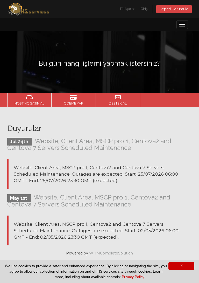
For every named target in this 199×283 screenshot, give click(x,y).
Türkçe (126, 9)
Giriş (143, 9)
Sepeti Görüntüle (174, 9)
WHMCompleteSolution (111, 253)
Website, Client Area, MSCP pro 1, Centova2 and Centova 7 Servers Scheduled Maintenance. (89, 144)
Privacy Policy (133, 277)
